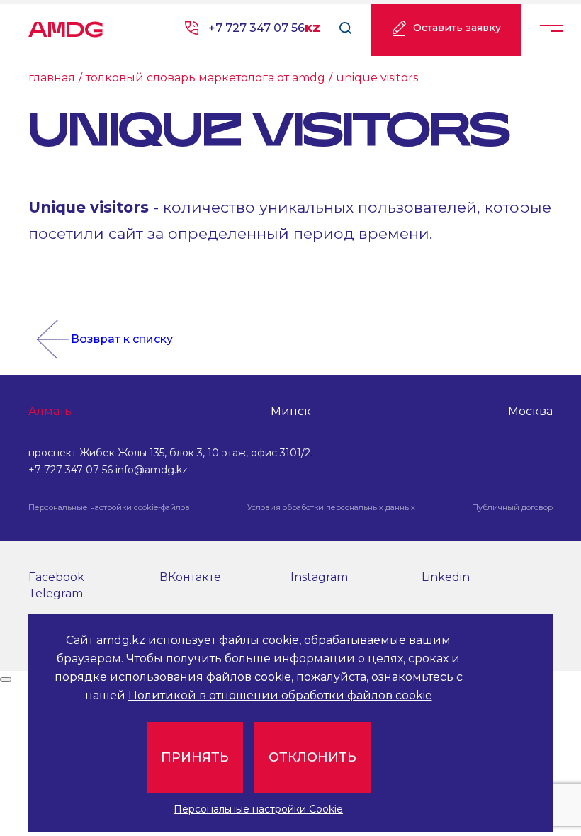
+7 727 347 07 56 (256, 28)
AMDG (65, 25)
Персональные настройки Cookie (258, 809)
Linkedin (446, 577)
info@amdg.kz (151, 469)
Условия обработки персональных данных (331, 507)
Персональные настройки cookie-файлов (109, 507)
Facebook (56, 577)
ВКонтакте (190, 577)
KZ (312, 28)
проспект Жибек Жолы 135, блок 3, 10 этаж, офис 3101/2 (169, 452)
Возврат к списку (122, 339)
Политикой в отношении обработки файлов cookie (280, 695)
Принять (195, 757)
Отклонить (312, 757)
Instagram (319, 577)
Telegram (55, 593)
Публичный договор (512, 507)
